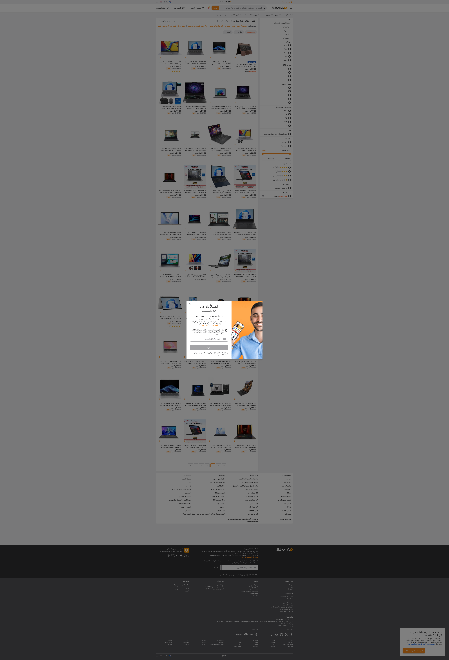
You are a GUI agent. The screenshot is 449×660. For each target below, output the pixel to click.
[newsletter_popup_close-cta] (189, 304)
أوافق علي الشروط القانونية (209, 325)
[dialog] (224, 330)
